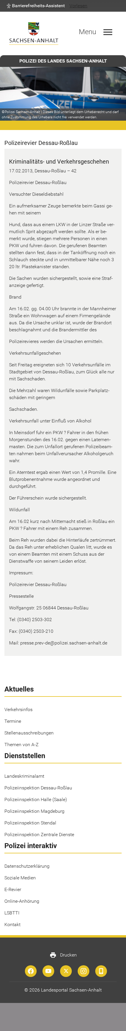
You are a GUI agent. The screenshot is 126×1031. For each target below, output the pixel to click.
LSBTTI (11, 913)
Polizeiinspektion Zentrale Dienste (39, 834)
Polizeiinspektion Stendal (30, 823)
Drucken (63, 955)
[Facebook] (31, 971)
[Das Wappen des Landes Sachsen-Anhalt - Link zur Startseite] (33, 33)
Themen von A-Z (21, 744)
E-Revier (12, 889)
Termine (12, 721)
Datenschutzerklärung (27, 866)
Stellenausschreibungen (29, 733)
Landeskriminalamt (24, 776)
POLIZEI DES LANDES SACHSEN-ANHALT (63, 61)
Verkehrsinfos (18, 709)
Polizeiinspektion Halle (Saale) (35, 799)
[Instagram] (83, 971)
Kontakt (12, 924)
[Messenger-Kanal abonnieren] (101, 971)
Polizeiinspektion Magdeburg (34, 811)
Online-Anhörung (21, 901)
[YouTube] (48, 971)
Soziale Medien (20, 878)
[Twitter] (66, 971)
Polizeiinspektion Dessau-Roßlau (38, 788)
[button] (36, 5)
